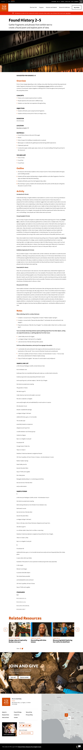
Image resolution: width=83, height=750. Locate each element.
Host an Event (5, 717)
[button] (79, 746)
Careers (16, 717)
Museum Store (5, 714)
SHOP (72, 1)
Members (76, 1)
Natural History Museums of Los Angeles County (29, 746)
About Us (4, 712)
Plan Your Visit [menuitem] (33, 7)
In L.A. (58, 1)
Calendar (53, 1)
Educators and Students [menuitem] (51, 7)
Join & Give (67, 1)
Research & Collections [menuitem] (64, 7)
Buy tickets (76, 7)
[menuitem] (3, 1)
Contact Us (16, 714)
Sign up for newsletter (26, 733)
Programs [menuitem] (41, 7)
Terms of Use (29, 712)
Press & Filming (17, 712)
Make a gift (13, 677)
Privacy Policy (29, 714)
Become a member (24, 677)
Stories (62, 1)
